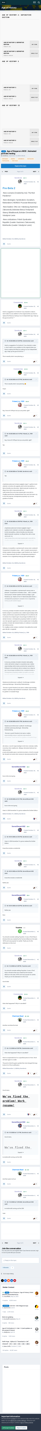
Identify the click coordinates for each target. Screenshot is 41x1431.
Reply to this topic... (11, 1260)
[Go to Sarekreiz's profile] (20, 181)
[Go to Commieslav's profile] (20, 306)
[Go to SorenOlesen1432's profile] (20, 770)
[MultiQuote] (4, 244)
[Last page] (38, 171)
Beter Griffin (7, 1346)
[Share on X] (2, 1280)
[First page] (2, 171)
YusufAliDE (7, 1296)
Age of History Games (26, 1422)
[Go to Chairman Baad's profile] (20, 1020)
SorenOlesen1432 (28, 799)
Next (34, 171)
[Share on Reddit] (8, 1280)
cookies (13, 1418)
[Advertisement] (20, 270)
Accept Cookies (9, 1428)
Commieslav (26, 341)
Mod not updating (7, 1317)
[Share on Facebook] (5, 1280)
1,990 (27, 1016)
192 (26, 302)
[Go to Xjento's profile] (36, 1306)
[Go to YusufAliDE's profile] (36, 1293)
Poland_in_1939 (27, 433)
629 (28, 401)
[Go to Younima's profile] (20, 931)
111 (25, 178)
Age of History (8, 7)
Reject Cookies (21, 1428)
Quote (9, 244)
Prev (6, 171)
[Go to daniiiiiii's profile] (36, 1342)
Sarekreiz (5, 155)
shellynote (7, 1332)
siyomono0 (7, 1307)
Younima (19, 928)
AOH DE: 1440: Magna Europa (19, 1306)
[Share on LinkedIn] (11, 1280)
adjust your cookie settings (18, 1420)
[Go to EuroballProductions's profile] (36, 1318)
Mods (23, 155)
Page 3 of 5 (20, 171)
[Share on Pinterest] (14, 1280)
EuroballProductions (10, 1319)
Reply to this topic (20, 166)
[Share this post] (37, 182)
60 (28, 767)
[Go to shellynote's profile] (36, 1329)
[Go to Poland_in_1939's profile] (20, 405)
